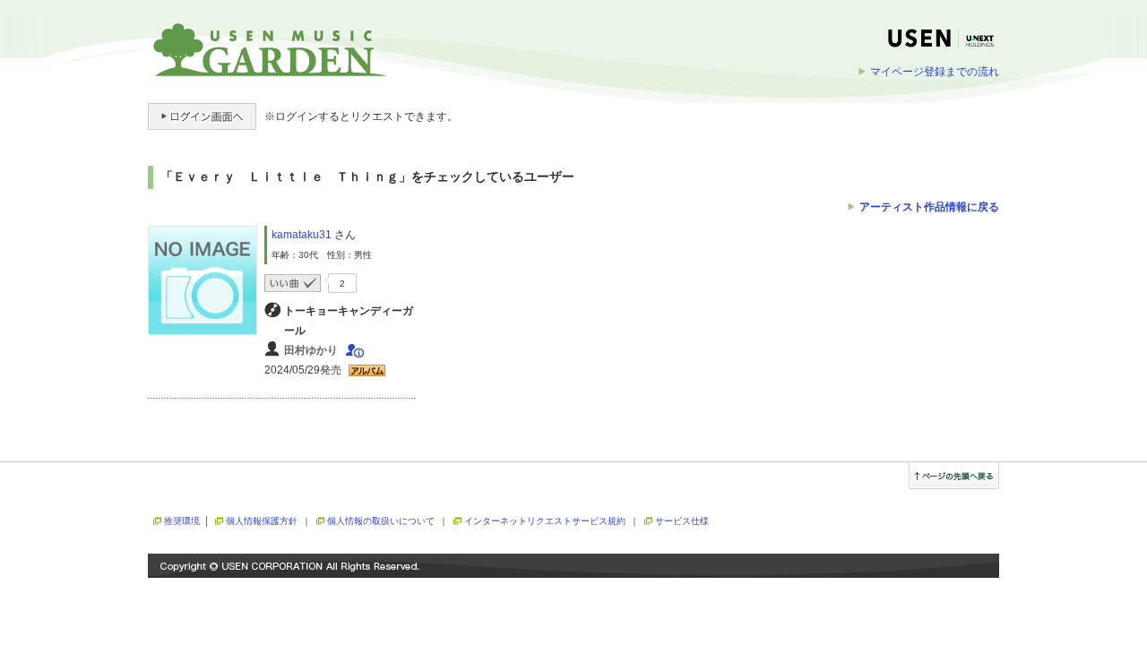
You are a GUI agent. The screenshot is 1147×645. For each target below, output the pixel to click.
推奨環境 (182, 521)
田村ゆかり (311, 350)
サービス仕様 (682, 521)
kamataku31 (302, 234)
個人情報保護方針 (262, 521)
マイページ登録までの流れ (934, 71)
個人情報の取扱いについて (381, 521)
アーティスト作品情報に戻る (929, 207)
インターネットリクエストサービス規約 (544, 521)
